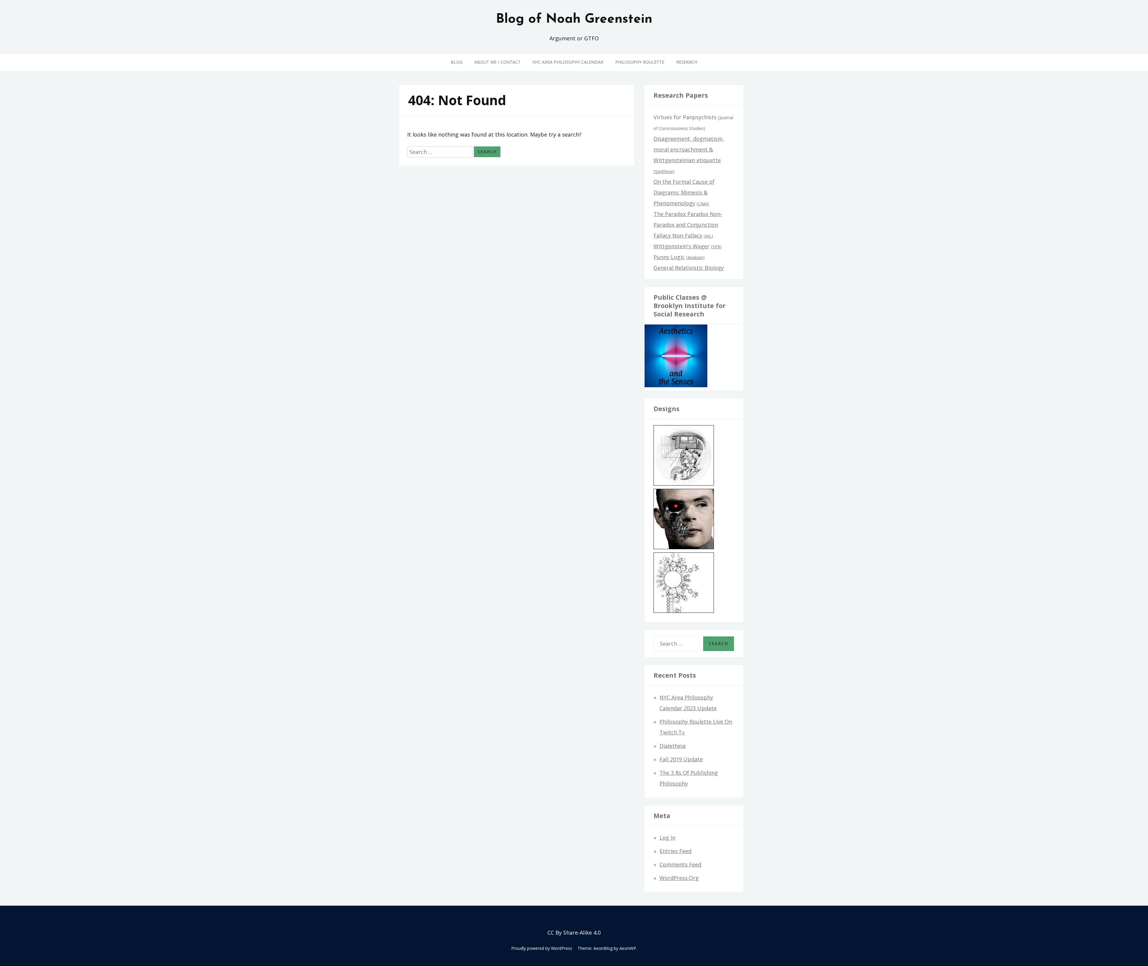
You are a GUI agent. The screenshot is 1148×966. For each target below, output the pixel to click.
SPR (716, 246)
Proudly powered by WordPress (541, 948)
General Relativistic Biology (689, 267)
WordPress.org (679, 877)
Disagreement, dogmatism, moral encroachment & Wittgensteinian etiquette (689, 149)
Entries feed (675, 851)
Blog (456, 62)
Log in (667, 837)
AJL (708, 236)
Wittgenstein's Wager (681, 246)
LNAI (703, 203)
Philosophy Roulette (639, 62)
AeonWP (627, 948)
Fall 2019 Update (681, 759)
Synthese (664, 171)
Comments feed (680, 864)
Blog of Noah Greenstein (574, 19)
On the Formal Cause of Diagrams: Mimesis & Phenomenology (684, 192)
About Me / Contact (497, 62)
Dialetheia (673, 745)
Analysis (695, 257)
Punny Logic (669, 257)
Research (686, 62)
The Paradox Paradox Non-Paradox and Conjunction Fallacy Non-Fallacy (688, 224)
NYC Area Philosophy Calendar (567, 62)
